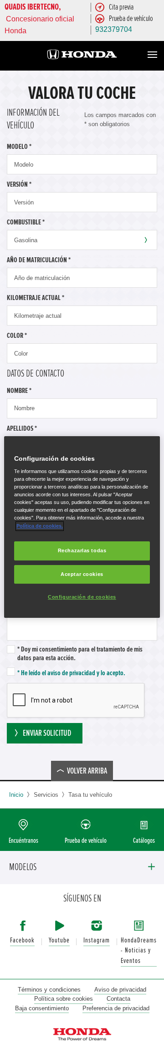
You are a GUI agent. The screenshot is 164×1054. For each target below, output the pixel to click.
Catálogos (144, 840)
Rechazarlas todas (82, 550)
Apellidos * (22, 428)
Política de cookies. (39, 526)
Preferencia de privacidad (115, 1008)
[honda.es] (82, 56)
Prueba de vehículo (86, 840)
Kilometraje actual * (35, 297)
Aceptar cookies (82, 574)
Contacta (118, 998)
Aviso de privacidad (120, 989)
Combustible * (26, 222)
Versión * (19, 184)
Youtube (59, 940)
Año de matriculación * (39, 260)
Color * (17, 335)
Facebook (22, 940)
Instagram (96, 940)
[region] (82, 527)
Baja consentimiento (42, 1008)
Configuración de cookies (82, 597)
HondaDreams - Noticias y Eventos (139, 950)
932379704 (113, 29)
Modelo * (19, 146)
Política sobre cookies (63, 998)
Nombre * (19, 390)
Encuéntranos (23, 840)
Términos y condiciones (49, 989)
